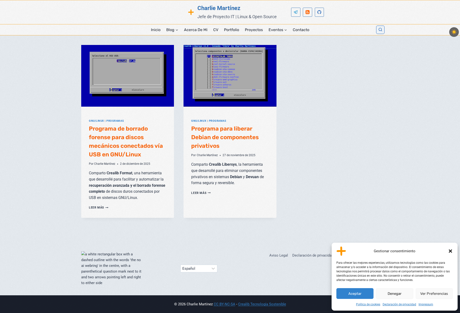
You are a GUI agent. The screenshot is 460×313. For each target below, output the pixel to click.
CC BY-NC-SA (224, 304)
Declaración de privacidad (399, 304)
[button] (450, 251)
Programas (115, 120)
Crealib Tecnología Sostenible (262, 304)
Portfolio (231, 29)
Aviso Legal (278, 255)
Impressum (426, 304)
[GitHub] (319, 12)
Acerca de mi (195, 29)
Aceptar (355, 293)
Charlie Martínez (104, 163)
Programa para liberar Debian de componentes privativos (225, 137)
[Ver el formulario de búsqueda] (380, 30)
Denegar (395, 293)
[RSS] (307, 12)
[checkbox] (454, 32)
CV (215, 29)
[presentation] (127, 76)
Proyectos (254, 29)
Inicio (156, 29)
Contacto (301, 29)
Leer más (98, 207)
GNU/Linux (96, 120)
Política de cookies (368, 304)
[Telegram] (295, 12)
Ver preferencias (434, 293)
